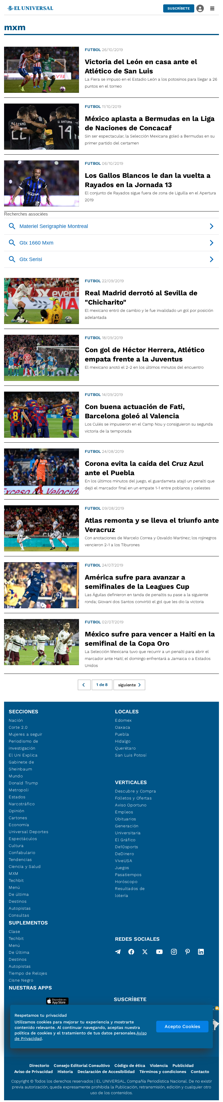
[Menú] (212, 8)
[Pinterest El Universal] (187, 953)
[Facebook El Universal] (131, 953)
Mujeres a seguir (25, 734)
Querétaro (125, 748)
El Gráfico (125, 839)
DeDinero (124, 853)
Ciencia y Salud (25, 866)
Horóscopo (126, 881)
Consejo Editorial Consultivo (82, 1065)
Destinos (18, 901)
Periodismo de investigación (23, 744)
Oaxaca (122, 727)
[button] (178, 8)
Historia (65, 1071)
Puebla (122, 734)
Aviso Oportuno (131, 805)
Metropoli (18, 790)
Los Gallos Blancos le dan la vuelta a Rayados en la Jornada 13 (148, 180)
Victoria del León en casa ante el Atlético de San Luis (141, 66)
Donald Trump (23, 783)
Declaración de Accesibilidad (106, 1071)
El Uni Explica (23, 755)
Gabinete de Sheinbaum (21, 765)
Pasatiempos (128, 874)
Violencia (159, 1065)
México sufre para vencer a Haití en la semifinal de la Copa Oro (150, 638)
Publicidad (183, 1065)
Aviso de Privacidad (33, 1071)
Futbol (93, 49)
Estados (17, 797)
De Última (19, 952)
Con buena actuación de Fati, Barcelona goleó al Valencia (135, 411)
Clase (14, 931)
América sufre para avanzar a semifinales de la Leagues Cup (137, 582)
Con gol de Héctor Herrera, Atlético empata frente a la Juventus (144, 354)
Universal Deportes (28, 831)
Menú (14, 887)
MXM (14, 873)
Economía (19, 824)
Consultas (19, 915)
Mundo (16, 776)
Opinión (16, 810)
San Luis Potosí (131, 755)
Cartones (18, 817)
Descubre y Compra (135, 791)
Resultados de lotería (130, 892)
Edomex (123, 720)
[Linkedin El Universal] (201, 953)
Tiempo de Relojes (28, 973)
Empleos (124, 812)
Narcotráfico (22, 803)
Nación (16, 720)
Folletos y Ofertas (133, 798)
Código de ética (129, 1065)
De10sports (126, 846)
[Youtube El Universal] (159, 953)
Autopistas (20, 908)
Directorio (39, 1065)
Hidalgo (123, 741)
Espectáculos (23, 838)
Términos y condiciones (162, 1071)
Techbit (16, 880)
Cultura (16, 845)
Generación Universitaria (128, 829)
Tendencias (20, 859)
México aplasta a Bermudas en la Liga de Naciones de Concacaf (150, 123)
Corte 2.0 (18, 727)
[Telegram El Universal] (118, 953)
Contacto (200, 1071)
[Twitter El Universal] (145, 953)
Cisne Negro (21, 980)
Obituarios (125, 819)
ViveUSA (123, 860)
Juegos (122, 867)
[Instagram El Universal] (174, 953)
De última (19, 894)
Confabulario (22, 852)
